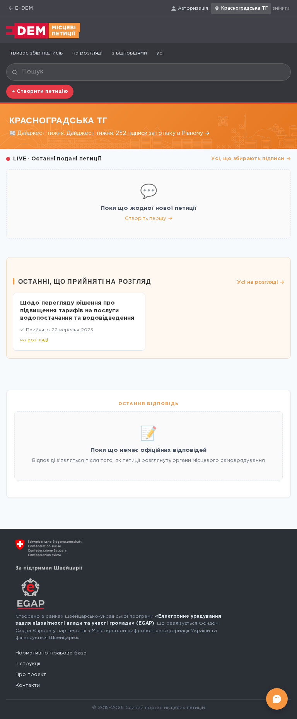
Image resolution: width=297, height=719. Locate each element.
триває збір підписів (36, 53)
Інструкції (27, 664)
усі (160, 53)
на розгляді (87, 53)
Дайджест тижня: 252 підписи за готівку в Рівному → (138, 133)
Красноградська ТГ (244, 8)
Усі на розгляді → (260, 282)
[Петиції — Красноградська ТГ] (43, 30)
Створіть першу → (148, 218)
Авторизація (193, 8)
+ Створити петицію (40, 91)
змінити (281, 8)
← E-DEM (21, 8)
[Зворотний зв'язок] (277, 699)
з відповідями (129, 53)
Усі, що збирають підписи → (251, 159)
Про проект (30, 675)
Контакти (27, 685)
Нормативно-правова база (51, 653)
